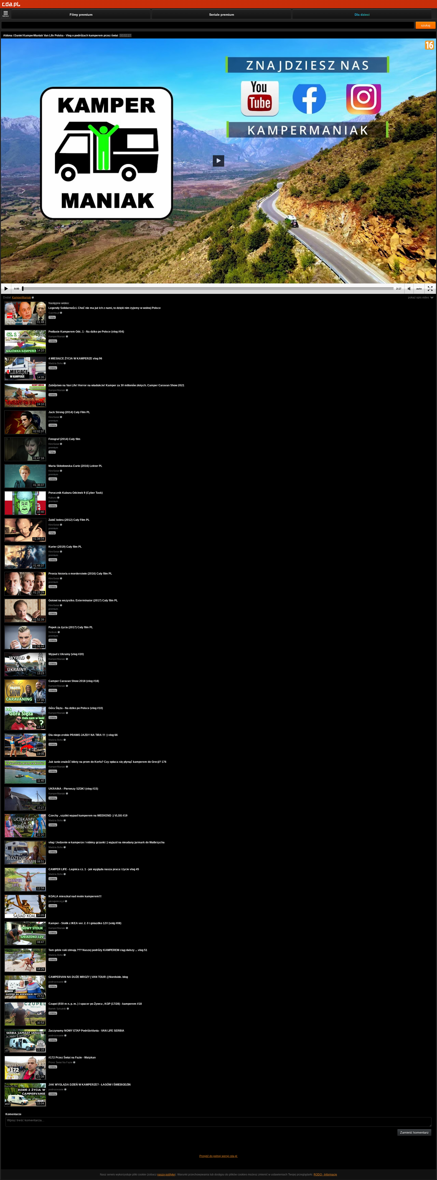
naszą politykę (166, 1174)
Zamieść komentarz (414, 1132)
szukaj (425, 25)
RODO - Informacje (325, 1174)
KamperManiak (21, 297)
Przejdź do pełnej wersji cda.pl (218, 1156)
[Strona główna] (11, 4)
